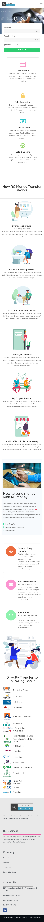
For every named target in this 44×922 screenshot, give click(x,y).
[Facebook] (5, 910)
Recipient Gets (9, 36)
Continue (22, 50)
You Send (7, 27)
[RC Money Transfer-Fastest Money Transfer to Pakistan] (9, 4)
